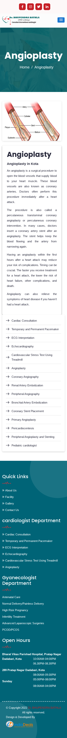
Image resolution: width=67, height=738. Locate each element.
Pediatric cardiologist (24, 445)
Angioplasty (19, 368)
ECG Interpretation (23, 337)
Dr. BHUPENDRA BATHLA (44, 707)
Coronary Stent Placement (28, 411)
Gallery (9, 503)
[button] (61, 20)
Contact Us (12, 510)
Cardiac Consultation (24, 320)
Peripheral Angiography (26, 393)
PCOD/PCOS (10, 629)
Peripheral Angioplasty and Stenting (33, 436)
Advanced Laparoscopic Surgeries (23, 623)
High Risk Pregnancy (15, 610)
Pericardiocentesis (23, 428)
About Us (11, 490)
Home (25, 67)
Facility (9, 496)
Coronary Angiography (25, 376)
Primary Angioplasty (24, 419)
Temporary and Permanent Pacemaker (35, 329)
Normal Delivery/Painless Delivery (23, 603)
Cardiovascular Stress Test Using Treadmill (32, 357)
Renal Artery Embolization (27, 385)
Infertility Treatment (13, 616)
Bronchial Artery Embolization (29, 402)
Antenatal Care (11, 597)
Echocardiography (23, 346)
